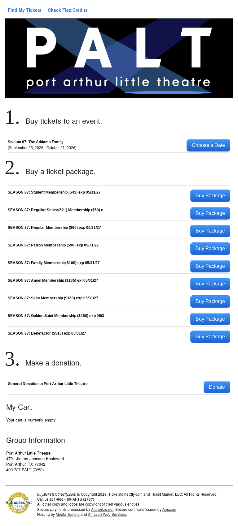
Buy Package (210, 195)
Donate (217, 387)
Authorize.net (102, 509)
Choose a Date (208, 145)
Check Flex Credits (68, 10)
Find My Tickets (25, 10)
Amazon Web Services (107, 514)
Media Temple (68, 514)
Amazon (169, 509)
